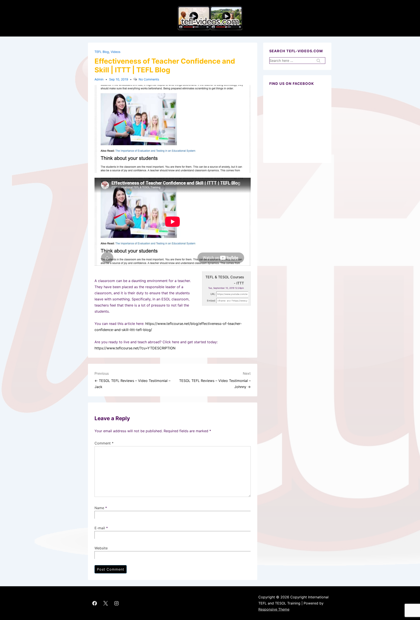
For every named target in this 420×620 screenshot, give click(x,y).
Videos (115, 52)
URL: (213, 294)
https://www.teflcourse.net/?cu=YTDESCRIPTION (134, 348)
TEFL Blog (101, 52)
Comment (104, 443)
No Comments (149, 79)
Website (101, 548)
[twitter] (106, 603)
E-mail (99, 528)
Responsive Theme (273, 609)
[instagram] (116, 603)
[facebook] (95, 603)
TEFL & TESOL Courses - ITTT (224, 280)
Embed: (211, 300)
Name (99, 508)
